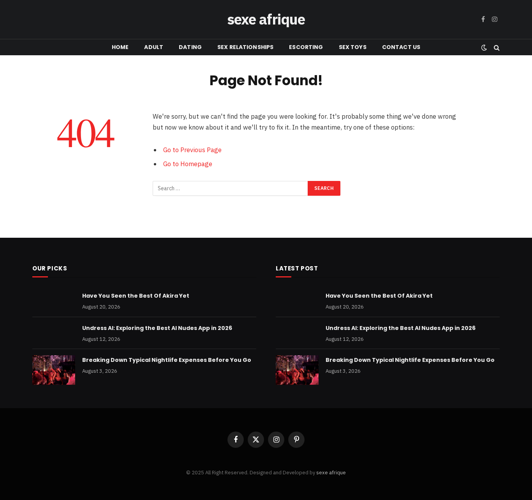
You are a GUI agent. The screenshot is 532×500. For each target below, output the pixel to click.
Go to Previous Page (192, 150)
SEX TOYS (352, 47)
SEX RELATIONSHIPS (245, 47)
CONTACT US (401, 47)
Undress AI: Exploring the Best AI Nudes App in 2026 (157, 328)
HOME (120, 47)
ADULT (153, 47)
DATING (190, 47)
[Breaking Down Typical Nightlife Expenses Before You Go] (53, 370)
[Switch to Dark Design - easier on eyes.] (484, 47)
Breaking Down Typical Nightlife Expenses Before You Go (166, 360)
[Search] (496, 47)
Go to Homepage (187, 164)
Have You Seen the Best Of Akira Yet (135, 296)
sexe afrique (331, 472)
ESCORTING (306, 47)
